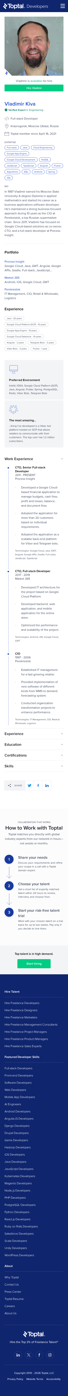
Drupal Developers (17, 1133)
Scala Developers (16, 1241)
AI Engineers (13, 1104)
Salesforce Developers (19, 1233)
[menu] (62, 6)
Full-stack (12, 147)
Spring (51, 171)
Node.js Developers (17, 1190)
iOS (8, 177)
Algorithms (12, 171)
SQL (26, 171)
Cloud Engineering (42, 147)
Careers (10, 1306)
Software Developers (18, 1082)
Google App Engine (17, 153)
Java (25, 147)
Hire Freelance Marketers (21, 1017)
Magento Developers (18, 1183)
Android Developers (17, 1111)
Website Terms (34, 1379)
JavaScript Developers (19, 1169)
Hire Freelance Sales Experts (23, 1046)
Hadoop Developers (18, 1147)
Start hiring (34, 963)
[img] (24, 110)
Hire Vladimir (34, 88)
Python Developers (17, 1212)
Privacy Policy (15, 1379)
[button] (34, 459)
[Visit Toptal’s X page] (28, 1355)
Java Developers (15, 1162)
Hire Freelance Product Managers (26, 1039)
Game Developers (16, 1140)
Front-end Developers (19, 1075)
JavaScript (12, 165)
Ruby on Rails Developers (21, 1226)
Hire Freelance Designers (21, 1010)
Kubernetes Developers (20, 1176)
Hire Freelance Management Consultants (31, 1024)
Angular (44, 165)
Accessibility (53, 1379)
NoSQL (45, 159)
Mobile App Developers (20, 1097)
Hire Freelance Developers (22, 1003)
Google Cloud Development (21, 159)
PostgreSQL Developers (20, 1205)
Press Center (13, 1291)
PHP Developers (15, 1197)
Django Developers (17, 1126)
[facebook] (38, 785)
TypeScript (28, 165)
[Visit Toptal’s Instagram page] (50, 1355)
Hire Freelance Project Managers (26, 1032)
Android (38, 171)
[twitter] (29, 785)
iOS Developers (15, 1154)
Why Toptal (12, 1277)
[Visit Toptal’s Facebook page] (39, 1355)
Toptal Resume (14, 1299)
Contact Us (12, 1284)
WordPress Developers (19, 1255)
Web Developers (15, 1090)
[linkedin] (46, 785)
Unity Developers (16, 1248)
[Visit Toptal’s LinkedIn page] (18, 1355)
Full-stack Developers (18, 1068)
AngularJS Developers (19, 1118)
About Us (10, 1313)
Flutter (57, 165)
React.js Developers (17, 1219)
